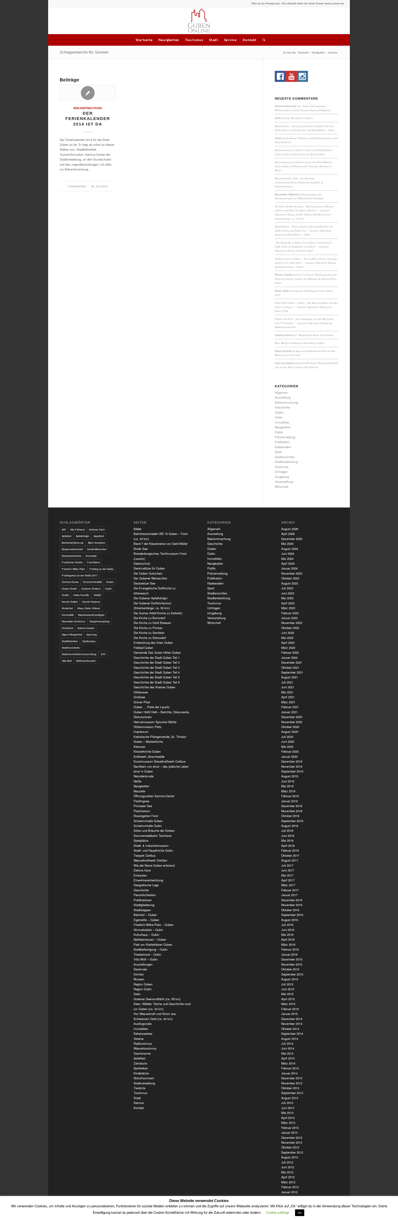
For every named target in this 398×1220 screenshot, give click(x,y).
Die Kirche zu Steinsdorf (150, 637)
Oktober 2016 (290, 910)
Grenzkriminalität (92, 582)
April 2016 (288, 939)
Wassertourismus (145, 1048)
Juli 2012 (287, 1162)
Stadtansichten (285, 457)
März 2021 (288, 702)
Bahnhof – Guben (145, 915)
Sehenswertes (143, 1033)
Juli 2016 (287, 924)
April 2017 (288, 880)
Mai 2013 (287, 1112)
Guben (279, 412)
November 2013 (291, 1083)
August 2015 (289, 979)
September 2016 (292, 915)
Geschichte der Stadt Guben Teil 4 (157, 672)
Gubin (279, 417)
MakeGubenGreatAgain (91, 615)
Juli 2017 (287, 865)
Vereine (138, 1038)
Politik (279, 432)
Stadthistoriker (70, 641)
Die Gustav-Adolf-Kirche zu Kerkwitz (158, 613)
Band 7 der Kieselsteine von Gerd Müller (160, 543)
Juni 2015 (287, 989)
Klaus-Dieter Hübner (88, 608)
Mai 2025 (287, 543)
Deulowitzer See (144, 583)
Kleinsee (139, 746)
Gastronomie (142, 1053)
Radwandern (283, 447)
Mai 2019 (287, 786)
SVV (103, 654)
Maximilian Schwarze (73, 621)
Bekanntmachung (87, 108)
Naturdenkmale (144, 776)
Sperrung (91, 634)
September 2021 (292, 672)
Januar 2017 (289, 895)
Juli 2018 (287, 830)
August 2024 (289, 548)
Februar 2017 (290, 890)
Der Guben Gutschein (148, 573)
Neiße (137, 781)
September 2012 (292, 1152)
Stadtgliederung (144, 905)
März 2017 (288, 885)
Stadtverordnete (71, 647)
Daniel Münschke (96, 549)
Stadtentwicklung (286, 461)
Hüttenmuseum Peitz (285, 327)
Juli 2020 (287, 736)
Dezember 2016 (291, 900)
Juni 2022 (287, 632)
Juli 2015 (287, 984)
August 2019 (289, 776)
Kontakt (250, 40)
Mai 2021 (287, 692)
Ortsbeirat (67, 628)
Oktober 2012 (290, 1147)
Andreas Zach (97, 529)
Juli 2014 (287, 1043)
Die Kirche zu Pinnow (148, 628)
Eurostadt (91, 556)
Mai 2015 (287, 994)
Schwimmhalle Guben (148, 821)
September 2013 (292, 1093)
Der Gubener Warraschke (150, 578)
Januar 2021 (289, 712)
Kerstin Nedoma (91, 601)
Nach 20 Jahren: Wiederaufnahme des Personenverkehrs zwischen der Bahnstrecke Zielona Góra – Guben (306, 278)
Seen (137, 994)
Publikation (282, 442)
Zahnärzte (140, 1063)
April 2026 (288, 533)
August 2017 (289, 860)
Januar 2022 (289, 657)
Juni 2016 (287, 930)
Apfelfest (66, 536)
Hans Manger (282, 343)
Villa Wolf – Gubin (146, 959)
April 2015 (288, 999)
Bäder (137, 529)
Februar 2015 (290, 1009)
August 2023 (289, 583)
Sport (278, 452)
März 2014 (288, 1063)
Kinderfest (67, 608)
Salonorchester (85, 628)
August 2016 (289, 920)
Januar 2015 (289, 1013)
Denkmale (140, 969)
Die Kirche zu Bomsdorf (149, 618)
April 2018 (288, 845)
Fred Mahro (93, 562)
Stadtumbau (89, 641)
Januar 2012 (289, 1192)
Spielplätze (141, 840)
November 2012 (291, 1142)
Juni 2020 (287, 741)
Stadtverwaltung (144, 1083)
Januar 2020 (289, 756)
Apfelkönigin (82, 536)
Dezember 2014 (291, 1019)
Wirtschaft (281, 486)
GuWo (65, 595)
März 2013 (288, 1122)
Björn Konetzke (96, 542)
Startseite (144, 40)
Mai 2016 (287, 934)
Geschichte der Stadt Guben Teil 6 (157, 682)
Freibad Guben (143, 647)
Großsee (139, 697)
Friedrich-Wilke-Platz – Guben (153, 924)
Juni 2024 (287, 553)
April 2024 (288, 563)
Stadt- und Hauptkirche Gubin (153, 850)
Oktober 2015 (290, 969)
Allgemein (281, 392)
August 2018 (289, 825)
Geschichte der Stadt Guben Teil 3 (157, 667)
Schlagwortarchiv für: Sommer (84, 52)
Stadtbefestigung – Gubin (150, 949)
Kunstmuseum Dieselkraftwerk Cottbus (160, 761)
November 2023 (291, 573)
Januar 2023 (289, 618)
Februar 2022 (290, 652)
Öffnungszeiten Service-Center (154, 796)
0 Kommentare (77, 186)
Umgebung (282, 476)
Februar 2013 (290, 1127)
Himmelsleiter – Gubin (323, 130)
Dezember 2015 (291, 959)
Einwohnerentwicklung (148, 880)
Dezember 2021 (291, 662)
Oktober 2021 (290, 667)
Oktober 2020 (290, 727)
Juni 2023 (287, 593)
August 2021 (289, 677)
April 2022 (288, 642)
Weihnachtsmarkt (86, 660)
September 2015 (292, 974)
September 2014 (292, 1033)
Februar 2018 (290, 850)
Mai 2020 (287, 746)
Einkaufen (140, 875)
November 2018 (291, 811)
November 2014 (291, 1023)
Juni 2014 (287, 1048)
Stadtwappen (142, 910)
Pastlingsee (141, 801)
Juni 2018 (287, 835)
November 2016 (291, 905)
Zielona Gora (142, 870)
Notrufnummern (144, 1078)
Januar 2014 (289, 1073)
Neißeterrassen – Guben (291, 266)
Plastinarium (142, 811)
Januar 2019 (289, 801)
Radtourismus (143, 1043)
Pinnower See (143, 806)
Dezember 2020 (291, 717)
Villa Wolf (67, 660)
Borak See (141, 548)
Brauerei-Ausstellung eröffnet (309, 343)
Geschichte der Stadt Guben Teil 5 (157, 677)
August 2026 (289, 529)
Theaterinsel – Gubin (147, 954)
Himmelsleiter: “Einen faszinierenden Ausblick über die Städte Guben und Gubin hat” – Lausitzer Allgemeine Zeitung (304, 230)
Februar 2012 (290, 1187)
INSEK (97, 595)
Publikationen (143, 900)
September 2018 (292, 821)
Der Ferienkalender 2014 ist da (87, 118)
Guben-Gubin (69, 588)
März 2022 (288, 647)
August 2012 (289, 1157)
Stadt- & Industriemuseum (151, 845)
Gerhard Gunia (70, 582)
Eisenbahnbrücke (71, 556)
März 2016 (288, 944)
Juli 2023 (287, 588)
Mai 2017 (287, 875)
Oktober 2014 (290, 1028)
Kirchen (139, 974)
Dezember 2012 (291, 1137)
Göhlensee (141, 692)
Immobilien (282, 422)
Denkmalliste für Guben (149, 568)
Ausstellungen (143, 964)
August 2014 (289, 1038)
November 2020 (291, 722)
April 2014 (288, 1058)
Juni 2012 (287, 1167)
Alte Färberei (77, 529)
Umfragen (281, 471)
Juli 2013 (287, 1103)
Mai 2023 (287, 598)
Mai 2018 (287, 840)
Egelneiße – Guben (146, 920)
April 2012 (288, 1177)
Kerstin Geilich (70, 601)
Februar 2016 (290, 949)
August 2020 (289, 731)
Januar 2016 (289, 954)
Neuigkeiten (168, 40)
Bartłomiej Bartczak (73, 542)
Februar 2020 (290, 751)
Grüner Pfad (306, 250)
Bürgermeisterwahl (72, 549)
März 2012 (288, 1182)
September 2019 (292, 771)
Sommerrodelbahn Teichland (152, 835)
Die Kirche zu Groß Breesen (152, 622)
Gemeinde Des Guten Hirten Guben (157, 652)
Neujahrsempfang (99, 621)
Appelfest (99, 536)
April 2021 (288, 697)
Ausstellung (282, 397)
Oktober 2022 (290, 628)
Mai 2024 (287, 558)
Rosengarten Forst (146, 816)
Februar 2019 (290, 796)
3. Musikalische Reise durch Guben (315, 335)
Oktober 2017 (290, 855)
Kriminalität (68, 615)
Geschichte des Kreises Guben (309, 154)
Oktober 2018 (290, 816)
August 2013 (289, 1098)
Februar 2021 (290, 707)
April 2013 (288, 1118)
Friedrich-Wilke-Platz (73, 569)
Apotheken (141, 1068)
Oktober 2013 (290, 1088)
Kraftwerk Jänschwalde (149, 756)
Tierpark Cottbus (145, 855)
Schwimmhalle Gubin (148, 825)
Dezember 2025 (291, 539)
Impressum (141, 731)
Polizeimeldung (285, 437)
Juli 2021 (287, 682)
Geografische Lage (146, 885)
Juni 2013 (287, 1108)
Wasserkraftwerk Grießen (150, 860)
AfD (64, 529)
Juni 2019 (287, 781)
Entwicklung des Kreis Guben (153, 642)
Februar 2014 (290, 1068)
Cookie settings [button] (277, 1212)
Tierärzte (139, 1088)
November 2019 (291, 766)
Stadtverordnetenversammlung (79, 654)
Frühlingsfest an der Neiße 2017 (80, 575)
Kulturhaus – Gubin (146, 934)
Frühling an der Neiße (101, 569)
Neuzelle (139, 791)
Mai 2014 (287, 1053)
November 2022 (291, 622)
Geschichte (282, 407)
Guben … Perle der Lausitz (152, 707)
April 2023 (288, 603)
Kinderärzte (141, 1073)
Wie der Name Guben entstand (154, 865)
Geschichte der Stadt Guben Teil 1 (157, 657)
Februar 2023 (290, 613)
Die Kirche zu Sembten (149, 632)
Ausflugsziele (143, 1023)
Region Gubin (143, 989)
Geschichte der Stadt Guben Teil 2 (157, 662)
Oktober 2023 (290, 578)
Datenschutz (142, 563)
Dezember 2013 (291, 1078)
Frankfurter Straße (72, 562)
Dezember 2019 (291, 761)
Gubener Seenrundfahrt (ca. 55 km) (157, 999)
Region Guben (143, 984)
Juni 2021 (287, 687)
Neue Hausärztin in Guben (299, 118)
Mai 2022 (287, 637)
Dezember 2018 (291, 806)
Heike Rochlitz (81, 595)
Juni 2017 (287, 870)
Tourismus (194, 40)
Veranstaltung (284, 481)
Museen (139, 979)
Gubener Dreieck (91, 588)
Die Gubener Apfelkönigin (150, 598)
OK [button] (299, 1212)
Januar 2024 (289, 568)
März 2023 (288, 608)
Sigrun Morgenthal (72, 634)
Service (230, 40)
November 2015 (291, 964)
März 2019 (288, 791)
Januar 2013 (289, 1132)
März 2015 (288, 1004)
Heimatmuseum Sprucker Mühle (155, 722)
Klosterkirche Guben (147, 751)
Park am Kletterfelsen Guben (153, 944)
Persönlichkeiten (145, 895)
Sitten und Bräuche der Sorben (154, 830)
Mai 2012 (287, 1172)
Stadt (213, 40)
